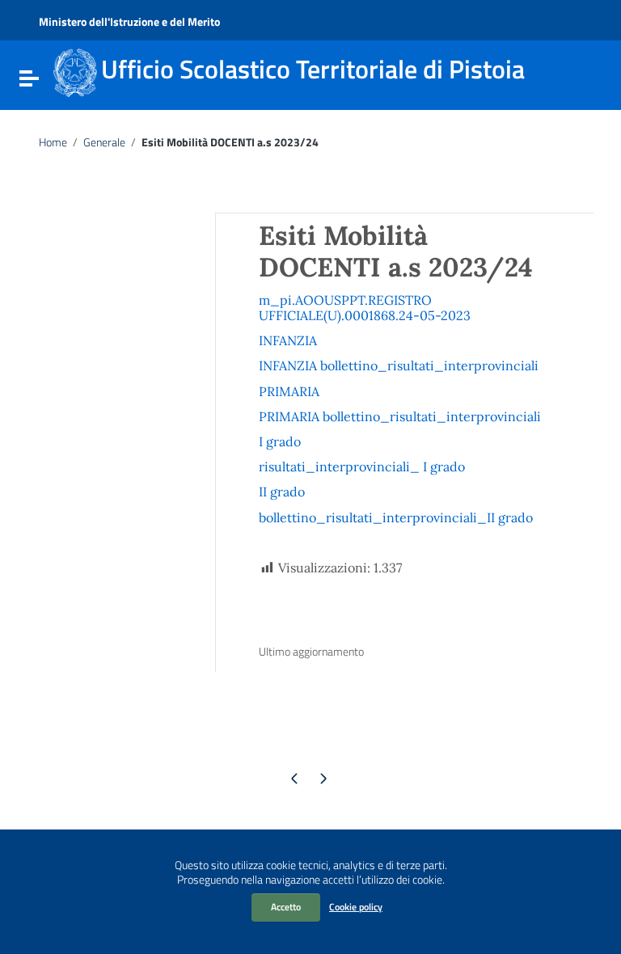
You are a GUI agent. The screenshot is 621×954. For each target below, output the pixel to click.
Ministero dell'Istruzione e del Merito (129, 21)
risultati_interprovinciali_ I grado (362, 466)
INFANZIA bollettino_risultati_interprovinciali (399, 365)
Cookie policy (355, 906)
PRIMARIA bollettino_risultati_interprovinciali (400, 416)
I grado (280, 441)
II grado (282, 491)
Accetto (286, 906)
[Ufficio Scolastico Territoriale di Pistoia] (75, 71)
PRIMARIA (289, 391)
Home (53, 142)
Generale (104, 142)
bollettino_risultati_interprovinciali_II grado (396, 517)
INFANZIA (288, 340)
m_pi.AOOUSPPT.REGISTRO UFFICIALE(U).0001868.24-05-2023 (365, 307)
